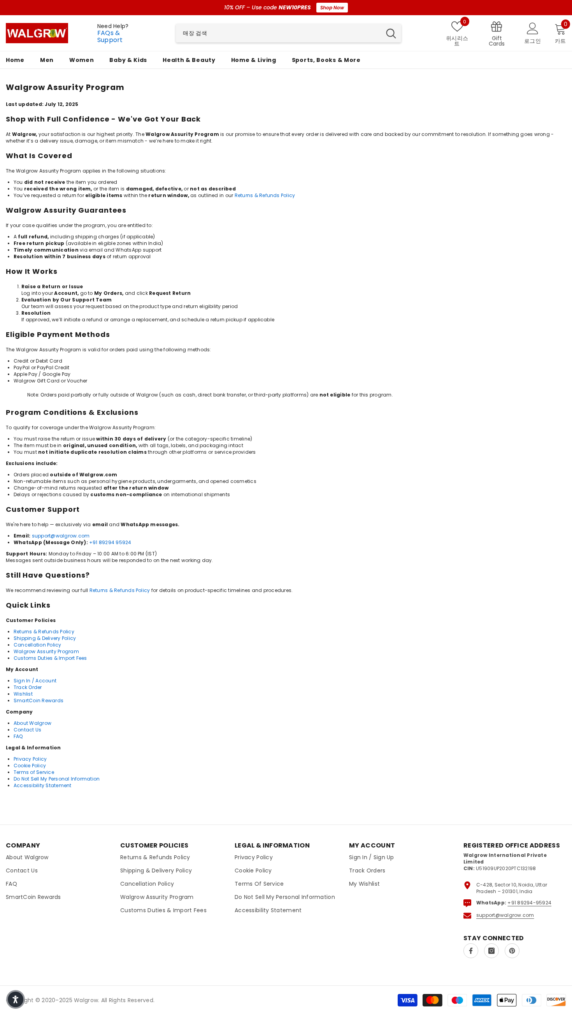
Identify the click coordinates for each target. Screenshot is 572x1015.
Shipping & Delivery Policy (45, 638)
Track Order (28, 687)
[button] (15, 999)
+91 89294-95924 (529, 902)
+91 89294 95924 (110, 542)
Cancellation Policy (37, 644)
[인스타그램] (491, 950)
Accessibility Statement (43, 785)
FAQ (18, 736)
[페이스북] (470, 950)
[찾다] (288, 33)
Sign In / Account (35, 680)
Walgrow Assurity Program (46, 651)
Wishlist (23, 694)
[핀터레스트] (512, 950)
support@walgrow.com (61, 535)
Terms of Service (34, 772)
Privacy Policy (30, 759)
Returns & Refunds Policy (265, 195)
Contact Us (27, 729)
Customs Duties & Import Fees (50, 658)
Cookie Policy (30, 765)
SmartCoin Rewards (38, 700)
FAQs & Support (110, 36)
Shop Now (332, 7)
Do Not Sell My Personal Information (57, 778)
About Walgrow (32, 723)
